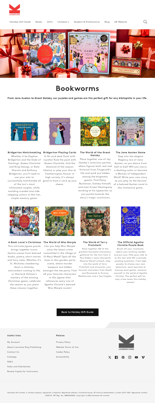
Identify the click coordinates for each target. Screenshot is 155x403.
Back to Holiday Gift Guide (77, 312)
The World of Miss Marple (59, 242)
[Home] (14, 9)
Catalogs (12, 357)
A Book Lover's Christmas (24, 242)
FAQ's (10, 361)
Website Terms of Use (67, 347)
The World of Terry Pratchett (95, 244)
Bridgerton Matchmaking (24, 152)
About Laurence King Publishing (24, 347)
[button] (145, 21)
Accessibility (62, 357)
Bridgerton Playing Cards (59, 152)
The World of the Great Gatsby (95, 154)
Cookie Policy (63, 352)
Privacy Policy (63, 342)
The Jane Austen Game (130, 152)
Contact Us (13, 352)
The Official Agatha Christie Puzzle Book (130, 244)
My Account (13, 342)
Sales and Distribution (19, 366)
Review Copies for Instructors (22, 371)
